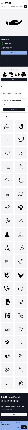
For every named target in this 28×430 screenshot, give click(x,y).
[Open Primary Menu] (2, 2)
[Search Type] (3, 6)
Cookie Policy (16, 422)
